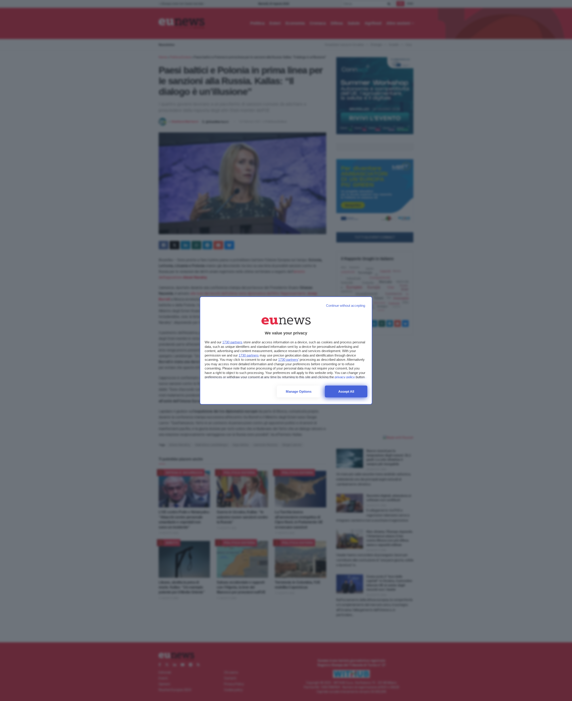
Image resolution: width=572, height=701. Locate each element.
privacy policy (345, 377)
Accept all (346, 391)
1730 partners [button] (232, 342)
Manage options (298, 391)
